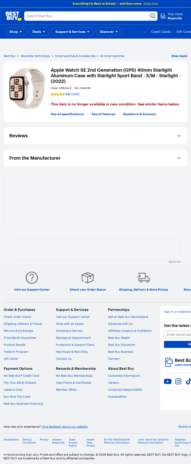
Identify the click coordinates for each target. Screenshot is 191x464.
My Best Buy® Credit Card (21, 375)
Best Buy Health (119, 338)
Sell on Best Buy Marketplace (128, 317)
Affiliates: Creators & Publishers (130, 331)
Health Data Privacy (91, 442)
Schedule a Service (69, 331)
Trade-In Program (16, 351)
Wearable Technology (35, 56)
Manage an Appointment (73, 338)
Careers (113, 382)
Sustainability (117, 396)
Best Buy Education (121, 344)
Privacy (44, 439)
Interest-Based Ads (58, 441)
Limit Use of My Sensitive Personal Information (153, 441)
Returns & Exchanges (18, 331)
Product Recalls (14, 344)
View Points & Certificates (73, 382)
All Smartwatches (112, 56)
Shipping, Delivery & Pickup (23, 324)
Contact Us (64, 358)
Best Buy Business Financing (23, 403)
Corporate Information (124, 375)
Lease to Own (13, 389)
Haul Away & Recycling (72, 351)
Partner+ (114, 358)
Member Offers (66, 389)
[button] (16, 31)
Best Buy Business (120, 351)
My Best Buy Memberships (74, 375)
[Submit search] (152, 16)
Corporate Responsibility (125, 389)
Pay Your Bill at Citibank (20, 382)
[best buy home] (13, 16)
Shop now (150, 3)
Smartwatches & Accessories (75, 56)
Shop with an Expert (70, 324)
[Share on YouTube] (167, 381)
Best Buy (10, 56)
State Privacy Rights (73, 442)
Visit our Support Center (73, 317)
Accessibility (11, 439)
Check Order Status (17, 317)
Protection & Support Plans (75, 344)
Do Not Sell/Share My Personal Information (117, 441)
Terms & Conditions (29, 441)
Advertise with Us (120, 324)
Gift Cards (11, 358)
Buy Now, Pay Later (17, 396)
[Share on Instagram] (178, 381)
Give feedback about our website (65, 426)
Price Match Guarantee (20, 338)
